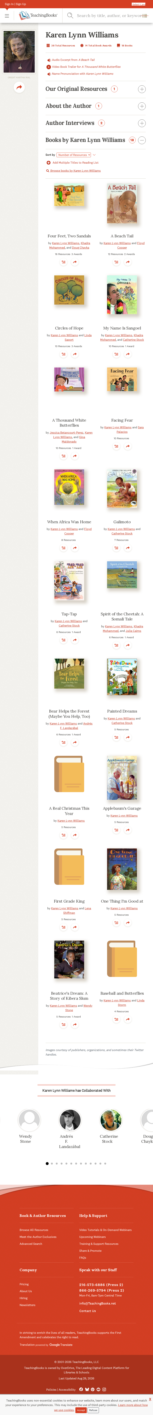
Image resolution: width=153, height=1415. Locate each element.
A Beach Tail (122, 236)
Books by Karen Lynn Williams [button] (90, 140)
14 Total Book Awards (98, 45)
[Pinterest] (92, 1390)
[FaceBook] (81, 1390)
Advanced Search (31, 1244)
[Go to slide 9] (86, 1164)
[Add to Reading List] (63, 262)
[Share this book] (75, 262)
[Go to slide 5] (66, 1164)
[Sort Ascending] (93, 155)
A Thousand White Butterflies (69, 422)
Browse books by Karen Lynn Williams (75, 171)
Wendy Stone (25, 1139)
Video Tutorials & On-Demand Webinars (105, 1230)
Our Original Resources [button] (80, 89)
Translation (27, 1345)
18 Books (127, 45)
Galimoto (122, 521)
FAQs (82, 1258)
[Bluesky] (86, 1390)
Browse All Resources (34, 1230)
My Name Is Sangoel (122, 328)
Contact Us (87, 1311)
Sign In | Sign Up (15, 4)
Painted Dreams (122, 711)
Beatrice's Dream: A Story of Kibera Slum (69, 996)
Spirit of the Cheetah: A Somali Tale (122, 616)
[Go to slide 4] (61, 1164)
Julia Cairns (133, 631)
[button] (7, 15)
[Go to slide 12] (100, 1164)
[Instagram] (104, 1390)
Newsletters (27, 1305)
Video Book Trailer (86, 67)
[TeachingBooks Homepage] (35, 15)
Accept (81, 1410)
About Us (26, 1291)
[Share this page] (19, 87)
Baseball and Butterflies (122, 993)
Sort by (50, 155)
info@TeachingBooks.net (97, 1303)
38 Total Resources (63, 45)
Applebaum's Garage (122, 808)
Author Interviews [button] (74, 123)
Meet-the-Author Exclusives (38, 1237)
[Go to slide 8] (81, 1164)
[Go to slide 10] (91, 1164)
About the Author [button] (72, 106)
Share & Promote (90, 1251)
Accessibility (67, 1390)
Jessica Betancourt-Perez (66, 433)
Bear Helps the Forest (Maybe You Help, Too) (69, 713)
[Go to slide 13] (105, 1164)
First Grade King (69, 901)
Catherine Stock (133, 340)
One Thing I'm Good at (122, 901)
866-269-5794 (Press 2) (101, 1290)
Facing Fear (122, 420)
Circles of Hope (69, 328)
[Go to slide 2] (52, 1164)
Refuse (93, 1410)
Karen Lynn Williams (65, 243)
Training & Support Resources (98, 1244)
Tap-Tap (69, 614)
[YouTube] (98, 1390)
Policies (51, 1390)
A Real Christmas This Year (69, 811)
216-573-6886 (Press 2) (101, 1284)
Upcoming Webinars (92, 1237)
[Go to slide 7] (76, 1164)
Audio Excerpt (73, 60)
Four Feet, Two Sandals (69, 236)
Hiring (23, 1298)
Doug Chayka (80, 248)
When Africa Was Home (69, 521)
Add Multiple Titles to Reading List (75, 163)
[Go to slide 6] (71, 1164)
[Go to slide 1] (47, 1164)
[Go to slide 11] (95, 1164)
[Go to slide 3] (57, 1164)
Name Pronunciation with (82, 74)
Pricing (24, 1284)
